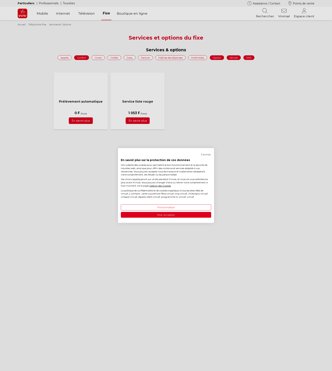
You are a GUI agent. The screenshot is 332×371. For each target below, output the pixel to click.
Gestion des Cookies (160, 185)
